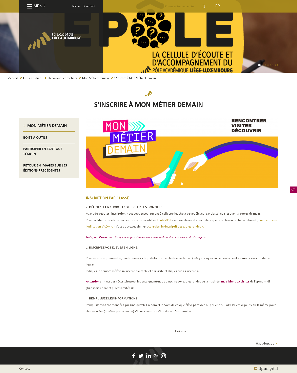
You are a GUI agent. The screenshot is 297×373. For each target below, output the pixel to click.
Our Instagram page (163, 355)
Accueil (76, 6)
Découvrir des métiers (62, 78)
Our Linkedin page (148, 355)
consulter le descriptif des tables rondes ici (176, 226)
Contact (89, 6)
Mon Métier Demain (95, 78)
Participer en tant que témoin (42, 151)
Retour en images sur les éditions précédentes (45, 168)
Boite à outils (35, 138)
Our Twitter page (141, 355)
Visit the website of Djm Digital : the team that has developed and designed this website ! (266, 369)
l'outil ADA (164, 220)
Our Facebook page (133, 355)
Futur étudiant (32, 78)
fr (217, 6)
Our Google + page (156, 355)
